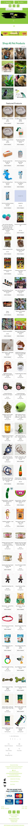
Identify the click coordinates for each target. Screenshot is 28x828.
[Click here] (14, 33)
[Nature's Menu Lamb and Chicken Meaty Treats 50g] (7, 699)
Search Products (9, 745)
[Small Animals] (7, 64)
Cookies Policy (14, 821)
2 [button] (12, 739)
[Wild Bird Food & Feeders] (7, 91)
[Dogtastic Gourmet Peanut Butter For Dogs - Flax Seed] (7, 428)
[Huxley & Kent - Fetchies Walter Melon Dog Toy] (20, 493)
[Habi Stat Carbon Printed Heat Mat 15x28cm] (7, 283)
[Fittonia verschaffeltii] (20, 304)
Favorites (19, 750)
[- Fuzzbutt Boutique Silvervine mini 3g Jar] (7, 386)
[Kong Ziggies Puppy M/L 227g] (20, 638)
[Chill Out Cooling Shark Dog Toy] (7, 175)
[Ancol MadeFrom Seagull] (20, 659)
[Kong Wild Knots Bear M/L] (7, 579)
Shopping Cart (8, 755)
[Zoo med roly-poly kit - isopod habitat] (20, 283)
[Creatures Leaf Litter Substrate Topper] (20, 242)
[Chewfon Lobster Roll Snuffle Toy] (7, 153)
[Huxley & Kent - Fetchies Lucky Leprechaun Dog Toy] (20, 470)
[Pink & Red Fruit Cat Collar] (7, 618)
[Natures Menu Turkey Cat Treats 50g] (7, 720)
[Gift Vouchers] (20, 91)
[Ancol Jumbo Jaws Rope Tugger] (7, 679)
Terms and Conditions (14, 814)
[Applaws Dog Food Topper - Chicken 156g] (7, 557)
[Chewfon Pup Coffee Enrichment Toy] (20, 132)
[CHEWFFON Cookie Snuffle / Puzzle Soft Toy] (7, 366)
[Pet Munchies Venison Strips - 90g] (20, 514)
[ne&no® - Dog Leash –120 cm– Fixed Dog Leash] (20, 449)
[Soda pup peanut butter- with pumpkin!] (20, 324)
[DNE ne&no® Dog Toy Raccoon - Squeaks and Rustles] (7, 449)
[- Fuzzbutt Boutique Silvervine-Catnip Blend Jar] (20, 386)
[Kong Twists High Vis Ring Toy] (7, 659)
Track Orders (9, 750)
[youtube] (10, 6)
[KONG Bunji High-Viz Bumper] (20, 720)
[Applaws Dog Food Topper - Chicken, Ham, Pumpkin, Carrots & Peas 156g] (20, 535)
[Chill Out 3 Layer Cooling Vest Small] (20, 153)
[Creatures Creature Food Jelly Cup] (20, 263)
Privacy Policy (14, 816)
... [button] (17, 739)
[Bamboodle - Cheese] (20, 598)
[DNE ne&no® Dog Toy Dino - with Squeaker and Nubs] (20, 428)
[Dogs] (7, 52)
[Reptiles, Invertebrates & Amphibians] (20, 64)
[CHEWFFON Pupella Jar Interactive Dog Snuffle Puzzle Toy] (20, 345)
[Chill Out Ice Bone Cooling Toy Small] (7, 196)
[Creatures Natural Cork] (7, 242)
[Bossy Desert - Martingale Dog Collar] (7, 345)
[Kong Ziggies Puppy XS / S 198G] (7, 638)
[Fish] (7, 79)
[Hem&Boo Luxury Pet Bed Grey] (7, 132)
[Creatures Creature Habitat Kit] (20, 217)
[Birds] (20, 79)
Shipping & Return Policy (14, 818)
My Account (19, 745)
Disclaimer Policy (14, 820)
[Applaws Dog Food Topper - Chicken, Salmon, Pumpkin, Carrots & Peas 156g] (7, 535)
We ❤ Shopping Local (8, 825)
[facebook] (14, 6)
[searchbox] (14, 9)
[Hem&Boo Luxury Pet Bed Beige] (20, 111)
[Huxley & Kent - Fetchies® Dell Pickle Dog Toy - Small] (7, 493)
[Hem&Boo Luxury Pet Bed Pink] (7, 111)
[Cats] (20, 52)
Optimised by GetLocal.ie (19, 825)
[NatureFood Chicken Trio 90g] (20, 618)
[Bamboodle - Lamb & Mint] (7, 598)
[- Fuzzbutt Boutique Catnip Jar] (20, 366)
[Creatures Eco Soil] (7, 263)
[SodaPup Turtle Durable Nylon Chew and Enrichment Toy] (7, 407)
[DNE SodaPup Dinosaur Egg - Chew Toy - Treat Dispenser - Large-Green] (20, 407)
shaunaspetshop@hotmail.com (14, 776)
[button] (7, 2)
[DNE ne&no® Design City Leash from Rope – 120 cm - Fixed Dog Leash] (7, 470)
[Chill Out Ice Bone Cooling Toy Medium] (20, 175)
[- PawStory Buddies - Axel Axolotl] (7, 514)
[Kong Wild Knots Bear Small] (20, 579)
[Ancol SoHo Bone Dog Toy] (20, 679)
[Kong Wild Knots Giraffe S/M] (20, 557)
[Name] (7, 304)
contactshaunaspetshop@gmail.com (14, 773)
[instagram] (18, 6)
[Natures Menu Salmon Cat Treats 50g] (20, 699)
